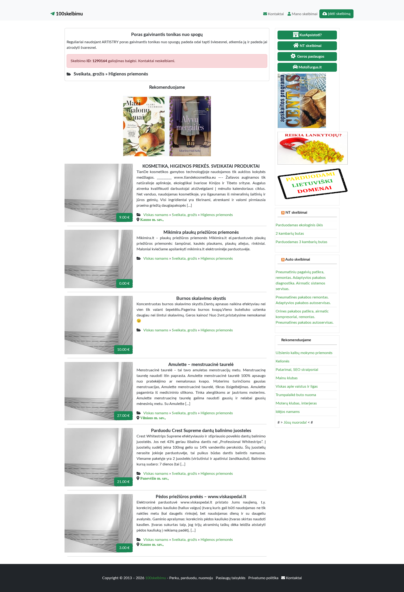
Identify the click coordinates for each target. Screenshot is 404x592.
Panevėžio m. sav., (154, 478)
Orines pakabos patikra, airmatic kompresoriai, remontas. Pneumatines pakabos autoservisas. (305, 316)
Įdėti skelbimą (338, 14)
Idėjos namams (288, 412)
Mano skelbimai (304, 14)
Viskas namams (155, 215)
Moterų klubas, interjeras (296, 403)
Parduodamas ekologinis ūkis (299, 225)
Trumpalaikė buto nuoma (296, 395)
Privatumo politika (263, 578)
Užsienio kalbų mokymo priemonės (304, 353)
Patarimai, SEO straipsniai (297, 370)
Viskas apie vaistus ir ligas (297, 386)
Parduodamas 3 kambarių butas (301, 242)
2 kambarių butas (290, 233)
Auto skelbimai (297, 259)
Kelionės (282, 361)
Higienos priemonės (217, 215)
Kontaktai (275, 14)
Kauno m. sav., (152, 219)
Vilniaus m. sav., (153, 418)
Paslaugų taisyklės (231, 578)
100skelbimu (69, 14)
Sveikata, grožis (184, 215)
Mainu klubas (287, 378)
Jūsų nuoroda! (295, 422)
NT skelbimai (296, 212)
